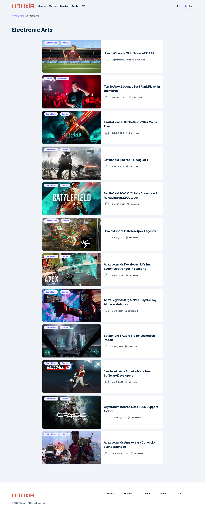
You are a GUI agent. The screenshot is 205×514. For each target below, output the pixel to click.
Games (65, 43)
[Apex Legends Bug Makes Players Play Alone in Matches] (71, 305)
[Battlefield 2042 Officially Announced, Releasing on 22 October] (71, 198)
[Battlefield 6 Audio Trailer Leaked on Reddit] (71, 341)
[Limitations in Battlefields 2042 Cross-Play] (71, 127)
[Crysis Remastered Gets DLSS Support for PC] (71, 412)
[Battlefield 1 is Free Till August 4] (71, 163)
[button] (178, 6)
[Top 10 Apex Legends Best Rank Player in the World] (71, 91)
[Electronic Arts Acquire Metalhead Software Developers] (71, 376)
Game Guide (51, 43)
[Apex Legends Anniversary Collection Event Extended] (71, 447)
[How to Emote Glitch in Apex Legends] (71, 234)
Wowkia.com (18, 16)
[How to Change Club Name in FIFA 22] (71, 56)
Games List (63, 78)
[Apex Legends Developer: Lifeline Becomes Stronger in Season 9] (71, 269)
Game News (51, 114)
